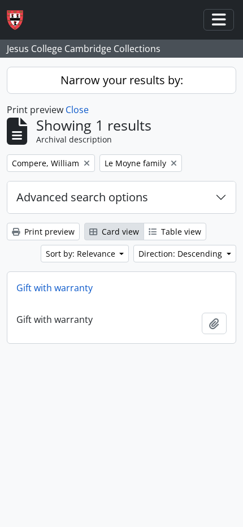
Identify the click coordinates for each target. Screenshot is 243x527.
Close (77, 109)
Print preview (48, 231)
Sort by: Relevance (82, 253)
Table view (180, 231)
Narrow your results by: (121, 80)
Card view (119, 231)
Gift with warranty (54, 288)
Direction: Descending (181, 253)
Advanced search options (82, 197)
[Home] (19, 20)
